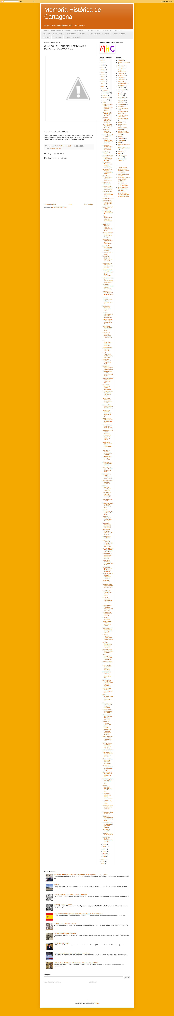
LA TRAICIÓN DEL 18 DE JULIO (63, 904)
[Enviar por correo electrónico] (75, 146)
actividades (121, 60)
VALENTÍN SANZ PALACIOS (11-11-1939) (107, 126)
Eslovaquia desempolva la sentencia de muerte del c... (107, 147)
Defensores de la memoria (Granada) (107, 349)
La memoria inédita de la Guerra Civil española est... (107, 525)
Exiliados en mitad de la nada (108, 813)
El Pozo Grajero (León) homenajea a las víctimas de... (108, 476)
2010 (103, 861)
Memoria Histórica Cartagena (123, 112)
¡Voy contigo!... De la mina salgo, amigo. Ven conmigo (107, 556)
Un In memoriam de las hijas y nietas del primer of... (107, 343)
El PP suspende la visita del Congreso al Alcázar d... (108, 576)
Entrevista (120, 88)
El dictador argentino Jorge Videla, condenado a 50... (108, 697)
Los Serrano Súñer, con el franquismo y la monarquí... (107, 355)
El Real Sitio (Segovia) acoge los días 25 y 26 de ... (107, 258)
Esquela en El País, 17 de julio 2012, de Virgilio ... (108, 293)
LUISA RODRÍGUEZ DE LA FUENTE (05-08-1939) (108, 657)
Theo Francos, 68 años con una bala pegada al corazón (107, 630)
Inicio (70, 204)
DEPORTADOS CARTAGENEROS (53, 34)
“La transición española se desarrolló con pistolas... (107, 400)
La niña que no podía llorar (107, 537)
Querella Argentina (108, 198)
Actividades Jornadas (124, 62)
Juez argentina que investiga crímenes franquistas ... (107, 667)
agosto (105, 100)
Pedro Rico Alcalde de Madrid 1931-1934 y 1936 (108, 505)
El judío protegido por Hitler (107, 662)
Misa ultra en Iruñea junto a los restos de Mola (107, 328)
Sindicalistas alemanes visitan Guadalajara (107, 387)
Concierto (120, 77)
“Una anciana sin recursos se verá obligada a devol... (108, 194)
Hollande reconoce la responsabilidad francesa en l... (108, 280)
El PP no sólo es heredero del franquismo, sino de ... (107, 745)
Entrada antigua (88, 204)
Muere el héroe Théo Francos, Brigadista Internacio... (107, 717)
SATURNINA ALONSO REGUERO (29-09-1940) (108, 839)
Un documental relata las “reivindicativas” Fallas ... (108, 690)
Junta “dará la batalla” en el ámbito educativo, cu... (107, 796)
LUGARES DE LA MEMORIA (76, 34)
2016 (103, 79)
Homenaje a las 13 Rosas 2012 (108, 135)
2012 (103, 88)
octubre (105, 95)
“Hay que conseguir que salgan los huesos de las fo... (107, 219)
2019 (103, 72)
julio (104, 102)
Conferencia (121, 79)
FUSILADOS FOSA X (93, 30)
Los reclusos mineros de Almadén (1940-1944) (108, 562)
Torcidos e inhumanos (106, 618)
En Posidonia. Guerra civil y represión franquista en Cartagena (124, 180)
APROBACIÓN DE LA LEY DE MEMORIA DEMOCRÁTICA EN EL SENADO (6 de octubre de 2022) (81, 875)
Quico (119, 142)
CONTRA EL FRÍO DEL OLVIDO (99, 34)
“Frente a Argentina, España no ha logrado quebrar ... (108, 637)
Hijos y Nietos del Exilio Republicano (123, 184)
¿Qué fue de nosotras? (106, 581)
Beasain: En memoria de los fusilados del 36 (108, 368)
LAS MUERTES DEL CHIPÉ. (62, 943)
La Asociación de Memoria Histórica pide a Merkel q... (108, 171)
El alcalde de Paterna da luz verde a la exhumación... (107, 178)
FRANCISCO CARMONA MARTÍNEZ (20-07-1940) (108, 532)
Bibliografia (121, 66)
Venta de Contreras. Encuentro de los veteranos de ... (107, 788)
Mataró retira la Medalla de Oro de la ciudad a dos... (108, 420)
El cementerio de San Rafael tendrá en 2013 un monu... (107, 265)
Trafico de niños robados (122, 156)
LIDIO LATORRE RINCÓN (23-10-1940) (107, 114)
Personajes (121, 138)
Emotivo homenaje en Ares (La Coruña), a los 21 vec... (108, 158)
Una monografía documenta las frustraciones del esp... (107, 754)
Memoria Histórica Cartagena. (123, 116)
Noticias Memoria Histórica (122, 128)
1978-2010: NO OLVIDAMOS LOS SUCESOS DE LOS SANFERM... (108, 683)
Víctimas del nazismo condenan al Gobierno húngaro (107, 724)
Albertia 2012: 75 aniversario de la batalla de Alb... (107, 774)
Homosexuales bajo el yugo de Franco (108, 212)
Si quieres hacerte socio (72, 37)
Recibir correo (57, 37)
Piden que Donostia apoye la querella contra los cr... (108, 315)
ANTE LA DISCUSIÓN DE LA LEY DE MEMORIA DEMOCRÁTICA (72, 953)
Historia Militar (122, 98)
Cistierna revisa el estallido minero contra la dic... (108, 463)
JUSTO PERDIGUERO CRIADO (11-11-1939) (108, 512)
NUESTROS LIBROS (118, 34)
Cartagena (121, 73)
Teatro (119, 153)
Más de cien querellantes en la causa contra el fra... (108, 818)
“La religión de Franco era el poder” (107, 802)
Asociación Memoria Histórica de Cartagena (57, 30)
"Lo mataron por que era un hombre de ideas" (107, 437)
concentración (122, 75)
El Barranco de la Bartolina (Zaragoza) (107, 482)
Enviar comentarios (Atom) (59, 207)
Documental (121, 85)
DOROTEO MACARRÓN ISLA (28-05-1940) (107, 362)
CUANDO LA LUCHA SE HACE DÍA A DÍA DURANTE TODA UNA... (108, 543)
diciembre (106, 90)
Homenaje (121, 100)
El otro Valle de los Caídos (108, 208)
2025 (103, 60)
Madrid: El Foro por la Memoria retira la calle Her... (108, 380)
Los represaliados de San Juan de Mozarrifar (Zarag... (108, 825)
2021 (103, 67)
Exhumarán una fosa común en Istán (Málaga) (107, 188)
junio (104, 844)
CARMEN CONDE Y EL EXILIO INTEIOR (65, 933)
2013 (103, 86)
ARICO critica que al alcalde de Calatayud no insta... (107, 739)
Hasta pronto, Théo (108, 750)
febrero (105, 853)
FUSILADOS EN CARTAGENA (112, 30)
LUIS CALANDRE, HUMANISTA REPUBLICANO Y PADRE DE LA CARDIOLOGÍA (76, 962)
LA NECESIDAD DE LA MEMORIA (107, 458)
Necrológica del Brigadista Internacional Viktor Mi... (107, 732)
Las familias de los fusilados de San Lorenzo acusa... (108, 394)
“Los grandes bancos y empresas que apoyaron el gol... (107, 413)
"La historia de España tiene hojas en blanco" (107, 593)
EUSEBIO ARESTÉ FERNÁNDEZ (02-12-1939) (108, 550)
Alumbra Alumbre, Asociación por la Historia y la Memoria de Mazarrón (123, 170)
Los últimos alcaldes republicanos (107, 131)
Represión (121, 151)
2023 (103, 62)
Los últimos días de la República (108, 834)
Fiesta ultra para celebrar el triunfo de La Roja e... (107, 623)
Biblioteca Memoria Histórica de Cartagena (107, 120)
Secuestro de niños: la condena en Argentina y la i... (107, 335)
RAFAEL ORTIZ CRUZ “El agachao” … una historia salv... (107, 675)
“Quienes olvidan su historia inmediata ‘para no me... (108, 373)
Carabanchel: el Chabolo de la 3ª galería (107, 614)
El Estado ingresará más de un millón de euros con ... (108, 141)
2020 (103, 69)
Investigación (121, 104)
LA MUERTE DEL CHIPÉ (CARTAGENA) (65, 923)
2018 (103, 74)
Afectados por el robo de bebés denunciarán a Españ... (107, 203)
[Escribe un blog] (77, 146)
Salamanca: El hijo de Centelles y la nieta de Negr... (108, 808)
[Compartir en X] (79, 146)
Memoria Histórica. (123, 118)
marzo (105, 851)
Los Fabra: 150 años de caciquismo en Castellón (107, 452)
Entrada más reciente (50, 204)
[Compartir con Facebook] (81, 146)
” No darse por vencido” (106, 830)
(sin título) (56, 884)
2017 (103, 77)
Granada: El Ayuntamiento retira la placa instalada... (107, 248)
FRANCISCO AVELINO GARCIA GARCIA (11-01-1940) (108, 227)
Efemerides (46, 37)
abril (104, 849)
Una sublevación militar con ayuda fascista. (107, 426)
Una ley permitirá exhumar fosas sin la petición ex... (107, 321)
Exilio (119, 92)
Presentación (121, 140)
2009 (103, 864)
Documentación (122, 83)
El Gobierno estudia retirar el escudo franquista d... (108, 287)
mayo (104, 846)
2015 (103, 81)
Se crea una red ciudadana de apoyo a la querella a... (107, 705)
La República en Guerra (107, 500)
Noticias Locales (122, 124)
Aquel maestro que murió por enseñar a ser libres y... (108, 235)
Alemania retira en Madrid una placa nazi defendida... (108, 761)
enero (104, 856)
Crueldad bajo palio (106, 152)
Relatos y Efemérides (55, 148)
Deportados (121, 81)
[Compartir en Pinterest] (83, 146)
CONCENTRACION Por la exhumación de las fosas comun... (108, 107)
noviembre (106, 93)
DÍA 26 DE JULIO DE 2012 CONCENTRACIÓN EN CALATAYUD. (108, 272)
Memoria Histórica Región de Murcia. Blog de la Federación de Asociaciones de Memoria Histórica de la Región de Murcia (123, 192)
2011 (103, 859)
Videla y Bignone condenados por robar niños (108, 651)
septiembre (106, 97)
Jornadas (120, 106)
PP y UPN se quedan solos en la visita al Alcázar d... (107, 645)
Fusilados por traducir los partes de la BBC (107, 308)
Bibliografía (121, 68)
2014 (103, 84)
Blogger (97, 1003)
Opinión (120, 136)
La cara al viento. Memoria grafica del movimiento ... (108, 586)
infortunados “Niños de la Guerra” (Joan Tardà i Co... (107, 519)
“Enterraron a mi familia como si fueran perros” (107, 711)
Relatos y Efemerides (123, 144)
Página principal (79, 30)
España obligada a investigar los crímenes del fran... (108, 781)
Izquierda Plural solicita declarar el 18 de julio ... (108, 406)
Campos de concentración (122, 70)
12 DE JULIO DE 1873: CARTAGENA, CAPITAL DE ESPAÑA (70, 894)
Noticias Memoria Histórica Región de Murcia (123, 133)
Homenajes (121, 102)
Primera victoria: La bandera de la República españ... (107, 469)
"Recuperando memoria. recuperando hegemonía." (107, 495)
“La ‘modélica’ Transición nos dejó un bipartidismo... (107, 165)
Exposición (121, 94)
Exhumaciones (122, 90)
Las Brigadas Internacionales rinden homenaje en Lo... (108, 445)
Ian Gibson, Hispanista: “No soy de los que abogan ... (108, 768)
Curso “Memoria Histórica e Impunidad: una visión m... (108, 608)
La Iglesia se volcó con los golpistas (108, 431)
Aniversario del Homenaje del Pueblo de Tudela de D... (107, 569)
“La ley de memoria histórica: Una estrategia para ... (107, 600)
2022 (103, 65)
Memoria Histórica (123, 108)
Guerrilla (120, 96)
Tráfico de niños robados (122, 159)
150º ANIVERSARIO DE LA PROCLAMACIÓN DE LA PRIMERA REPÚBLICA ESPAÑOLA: (78, 914)
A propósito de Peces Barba (107, 183)
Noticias (120, 122)
